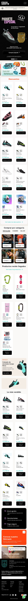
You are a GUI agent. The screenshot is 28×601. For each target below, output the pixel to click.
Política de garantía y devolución (21, 590)
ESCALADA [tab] (6, 231)
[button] (2, 35)
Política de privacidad (21, 587)
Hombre (12, 583)
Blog (2, 588)
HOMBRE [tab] (15, 231)
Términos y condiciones (21, 584)
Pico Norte (16, 598)
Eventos (3, 586)
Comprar (6, 245)
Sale (11, 586)
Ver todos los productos (13, 269)
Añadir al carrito (7, 105)
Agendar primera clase (16, 549)
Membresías (4, 583)
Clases (3, 585)
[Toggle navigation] (25, 3)
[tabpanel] (14, 248)
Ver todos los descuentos (13, 222)
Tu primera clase (5, 589)
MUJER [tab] (22, 231)
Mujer (11, 585)
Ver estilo (6, 373)
